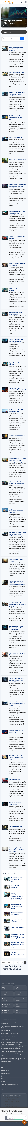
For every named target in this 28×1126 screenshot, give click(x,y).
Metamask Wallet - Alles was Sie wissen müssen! (16, 906)
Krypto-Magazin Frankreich (12, 1101)
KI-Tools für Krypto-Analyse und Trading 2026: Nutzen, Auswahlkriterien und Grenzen (13, 1043)
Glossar (4, 1078)
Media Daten (5, 1087)
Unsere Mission (6, 1073)
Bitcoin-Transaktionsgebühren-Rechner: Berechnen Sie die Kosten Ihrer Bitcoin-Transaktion (17, 896)
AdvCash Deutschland (17, 927)
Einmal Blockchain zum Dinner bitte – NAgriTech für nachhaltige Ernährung (17, 460)
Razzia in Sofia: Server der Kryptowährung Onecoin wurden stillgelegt (16, 680)
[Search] (21, 2)
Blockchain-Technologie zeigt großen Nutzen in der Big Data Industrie (17, 186)
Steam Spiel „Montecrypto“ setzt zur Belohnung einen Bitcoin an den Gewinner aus (17, 582)
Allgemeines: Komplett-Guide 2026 (10, 1033)
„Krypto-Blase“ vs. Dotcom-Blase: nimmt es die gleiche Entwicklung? (17, 510)
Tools (3, 1081)
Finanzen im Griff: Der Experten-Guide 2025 (12, 1051)
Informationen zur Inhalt (8, 1076)
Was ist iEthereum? (14, 779)
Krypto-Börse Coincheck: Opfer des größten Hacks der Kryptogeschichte (17, 627)
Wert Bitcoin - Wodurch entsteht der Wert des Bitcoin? (15, 117)
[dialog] (14, 1114)
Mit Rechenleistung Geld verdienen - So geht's (16, 879)
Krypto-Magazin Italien (11, 1106)
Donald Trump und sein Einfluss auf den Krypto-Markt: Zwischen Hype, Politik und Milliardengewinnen (13, 1060)
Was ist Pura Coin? (6, 1030)
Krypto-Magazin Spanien (11, 1104)
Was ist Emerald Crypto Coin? (9, 1036)
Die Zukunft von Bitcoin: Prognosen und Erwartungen (11, 1022)
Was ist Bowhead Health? (16, 826)
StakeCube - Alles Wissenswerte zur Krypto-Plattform (12, 1027)
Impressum (5, 1067)
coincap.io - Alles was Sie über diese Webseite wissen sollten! (17, 703)
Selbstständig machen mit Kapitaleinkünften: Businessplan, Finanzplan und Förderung (13, 1047)
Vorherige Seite (6, 962)
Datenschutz (5, 1070)
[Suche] (22, 38)
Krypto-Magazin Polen (10, 1103)
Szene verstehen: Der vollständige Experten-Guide (12, 1054)
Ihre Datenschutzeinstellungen (10, 1084)
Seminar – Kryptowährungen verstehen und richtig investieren (17, 94)
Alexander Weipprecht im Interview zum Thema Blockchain (16, 49)
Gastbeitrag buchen (7, 1089)
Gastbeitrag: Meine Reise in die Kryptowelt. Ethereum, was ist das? (17, 849)
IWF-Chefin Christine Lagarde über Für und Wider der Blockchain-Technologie (17, 534)
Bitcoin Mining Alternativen (16, 72)
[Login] (26, 2)
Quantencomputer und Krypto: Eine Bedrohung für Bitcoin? (17, 936)
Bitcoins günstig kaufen (15, 137)
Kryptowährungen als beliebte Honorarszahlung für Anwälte (17, 604)
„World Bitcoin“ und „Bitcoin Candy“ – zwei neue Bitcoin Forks (17, 757)
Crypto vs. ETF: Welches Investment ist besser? (17, 954)
